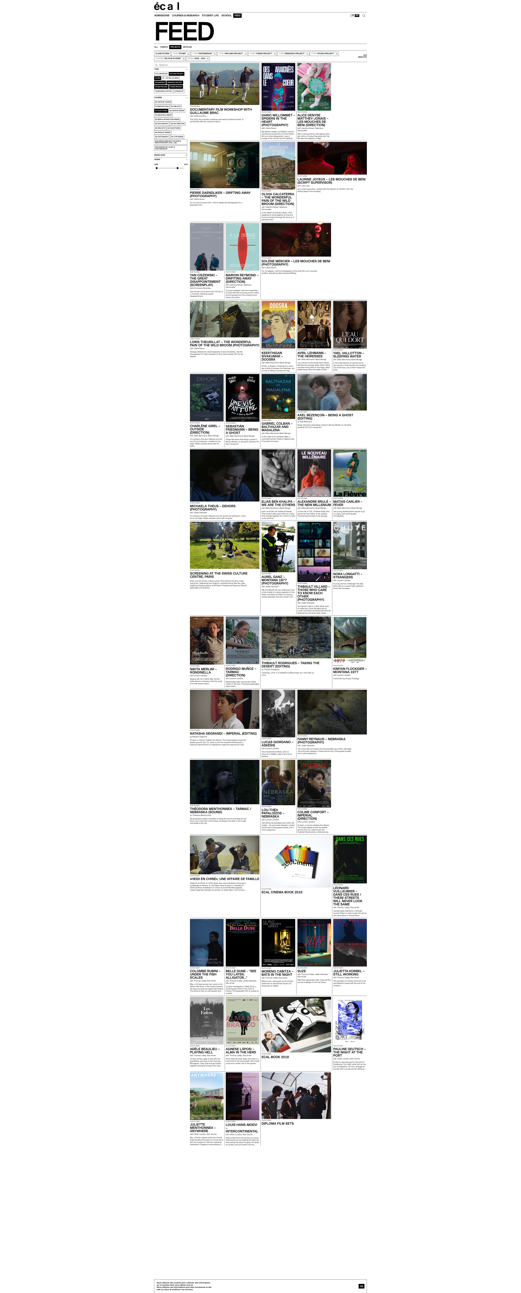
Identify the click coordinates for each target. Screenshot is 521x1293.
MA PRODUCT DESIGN (163, 132)
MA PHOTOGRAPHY (162, 137)
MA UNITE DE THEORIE (163, 102)
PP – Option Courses (171, 78)
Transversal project (164, 91)
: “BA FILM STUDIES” (168, 59)
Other (157, 78)
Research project (174, 82)
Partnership (160, 82)
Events (164, 47)
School (227, 15)
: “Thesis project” (261, 54)
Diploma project (176, 74)
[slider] (157, 168)
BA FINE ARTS (176, 106)
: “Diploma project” (231, 54)
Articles (187, 47)
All (156, 47)
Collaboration (161, 74)
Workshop (179, 91)
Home (166, 6)
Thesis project (176, 87)
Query (156, 65)
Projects (175, 47)
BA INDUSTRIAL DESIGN (163, 115)
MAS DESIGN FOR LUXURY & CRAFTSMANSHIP (165, 148)
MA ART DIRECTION (178, 124)
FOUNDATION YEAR (162, 106)
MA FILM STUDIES (174, 128)
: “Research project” (292, 54)
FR (353, 15)
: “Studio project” (322, 54)
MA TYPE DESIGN (177, 137)
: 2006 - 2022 (196, 59)
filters (162, 54)
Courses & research (185, 15)
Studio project (161, 87)
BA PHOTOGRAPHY (161, 124)
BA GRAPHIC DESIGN (177, 111)
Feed (237, 15)
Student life (210, 15)
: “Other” (179, 54)
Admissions (161, 15)
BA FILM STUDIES (161, 111)
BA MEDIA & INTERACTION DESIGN (167, 119)
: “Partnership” (202, 54)
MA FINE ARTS (160, 128)
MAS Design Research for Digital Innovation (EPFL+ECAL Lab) (168, 142)
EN (357, 15)
